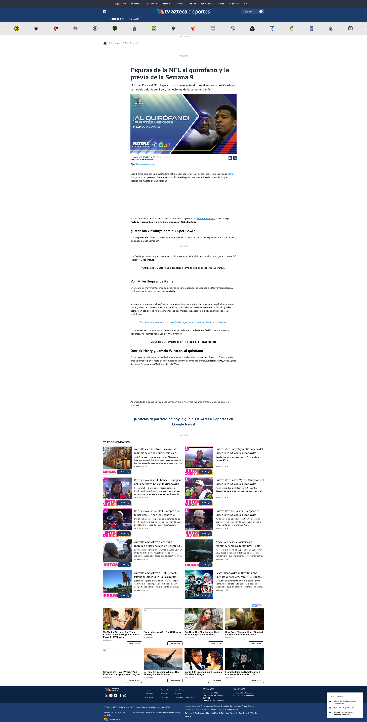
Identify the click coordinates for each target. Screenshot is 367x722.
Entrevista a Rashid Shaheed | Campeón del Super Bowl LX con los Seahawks (158, 482)
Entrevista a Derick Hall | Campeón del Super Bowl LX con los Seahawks (157, 513)
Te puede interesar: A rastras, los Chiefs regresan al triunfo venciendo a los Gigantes (183, 322)
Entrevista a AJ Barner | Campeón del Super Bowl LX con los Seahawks (238, 513)
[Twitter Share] (235, 158)
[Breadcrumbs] (106, 43)
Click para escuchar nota (145, 164)
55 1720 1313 (238, 695)
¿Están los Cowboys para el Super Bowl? (345, 702)
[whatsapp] (124, 696)
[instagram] (111, 696)
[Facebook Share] (230, 158)
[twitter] (106, 696)
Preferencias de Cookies (210, 706)
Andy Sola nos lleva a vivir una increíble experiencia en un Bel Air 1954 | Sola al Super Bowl (158, 544)
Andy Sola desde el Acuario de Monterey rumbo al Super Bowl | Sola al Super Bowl (239, 544)
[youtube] (115, 696)
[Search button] (260, 11)
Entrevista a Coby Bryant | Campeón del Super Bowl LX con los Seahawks (239, 451)
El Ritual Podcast (205, 218)
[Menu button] (114, 12)
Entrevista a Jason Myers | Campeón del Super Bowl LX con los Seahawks (240, 482)
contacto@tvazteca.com (243, 693)
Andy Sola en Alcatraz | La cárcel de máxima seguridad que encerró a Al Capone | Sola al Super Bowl (155, 451)
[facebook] (120, 696)
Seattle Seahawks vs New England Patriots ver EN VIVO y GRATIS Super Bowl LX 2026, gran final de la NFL (238, 575)
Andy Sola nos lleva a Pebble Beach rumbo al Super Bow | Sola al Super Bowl (155, 575)
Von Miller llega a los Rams (344, 708)
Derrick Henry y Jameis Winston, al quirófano (343, 713)
